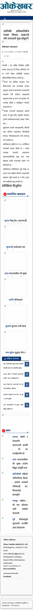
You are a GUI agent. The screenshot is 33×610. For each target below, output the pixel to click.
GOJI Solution (15, 605)
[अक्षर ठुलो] (8, 56)
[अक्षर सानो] (5, 56)
